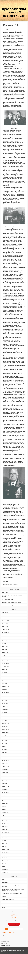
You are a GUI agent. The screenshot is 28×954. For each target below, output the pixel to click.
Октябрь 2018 (5, 797)
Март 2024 (4, 649)
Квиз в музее (5, 592)
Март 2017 (4, 846)
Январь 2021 (5, 726)
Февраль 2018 (5, 817)
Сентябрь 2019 (5, 769)
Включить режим (14, 924)
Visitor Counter (8, 932)
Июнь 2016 (4, 863)
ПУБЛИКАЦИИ (5, 904)
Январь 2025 (5, 623)
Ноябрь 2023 (5, 660)
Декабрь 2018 (5, 792)
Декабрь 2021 (5, 703)
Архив (3, 879)
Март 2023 (4, 683)
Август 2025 (5, 618)
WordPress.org (14, 917)
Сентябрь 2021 (5, 709)
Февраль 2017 (5, 849)
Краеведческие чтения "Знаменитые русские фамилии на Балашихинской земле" (13, 890)
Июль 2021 (4, 712)
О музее (4, 896)
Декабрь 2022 (5, 692)
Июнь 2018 (4, 806)
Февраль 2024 (5, 652)
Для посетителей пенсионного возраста (11, 602)
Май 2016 (4, 866)
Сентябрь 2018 (5, 800)
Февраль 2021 (5, 723)
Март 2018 (4, 815)
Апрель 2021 (5, 717)
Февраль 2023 (5, 686)
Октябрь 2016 (5, 857)
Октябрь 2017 (5, 829)
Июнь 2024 (4, 640)
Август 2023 (5, 669)
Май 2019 (4, 777)
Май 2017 (4, 840)
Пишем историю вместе (8, 899)
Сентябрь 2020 (5, 735)
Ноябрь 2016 (5, 855)
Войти (14, 914)
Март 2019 (4, 783)
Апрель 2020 (5, 749)
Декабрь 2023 (5, 658)
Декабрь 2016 (5, 852)
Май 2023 (4, 677)
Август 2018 (5, 803)
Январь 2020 (5, 757)
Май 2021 (4, 715)
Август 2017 (5, 835)
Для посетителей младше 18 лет (10, 605)
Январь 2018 (5, 820)
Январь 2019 (5, 789)
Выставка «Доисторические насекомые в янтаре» (12, 596)
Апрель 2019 (5, 780)
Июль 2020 (4, 740)
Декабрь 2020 (5, 729)
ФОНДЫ (4, 907)
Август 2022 (5, 697)
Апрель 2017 (5, 843)
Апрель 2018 (5, 812)
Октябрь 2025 (5, 615)
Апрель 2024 (5, 646)
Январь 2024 (5, 655)
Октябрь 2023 (5, 663)
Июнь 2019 (4, 775)
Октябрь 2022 (5, 695)
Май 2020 (4, 746)
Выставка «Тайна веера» (8, 599)
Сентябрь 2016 (5, 860)
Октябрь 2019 (5, 766)
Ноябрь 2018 (5, 795)
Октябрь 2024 (5, 629)
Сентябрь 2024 (5, 632)
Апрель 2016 (5, 869)
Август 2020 (5, 737)
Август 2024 (5, 635)
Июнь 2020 (4, 743)
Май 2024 (4, 643)
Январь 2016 (5, 872)
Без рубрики (5, 882)
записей (14, 915)
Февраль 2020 (5, 755)
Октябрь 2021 (5, 706)
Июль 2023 (4, 672)
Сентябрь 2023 (5, 666)
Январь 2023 (5, 689)
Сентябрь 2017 (5, 832)
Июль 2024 (4, 638)
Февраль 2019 (5, 786)
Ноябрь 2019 (5, 763)
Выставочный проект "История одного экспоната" (11, 886)
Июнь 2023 (4, 675)
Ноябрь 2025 (5, 612)
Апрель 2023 (5, 680)
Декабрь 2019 (5, 760)
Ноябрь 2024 (5, 626)
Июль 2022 (4, 700)
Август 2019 (5, 772)
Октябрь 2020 (5, 732)
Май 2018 (4, 809)
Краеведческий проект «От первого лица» (11, 584)
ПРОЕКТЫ (4, 902)
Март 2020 (4, 752)
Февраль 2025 (5, 620)
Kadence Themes (4, 951)
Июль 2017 (4, 837)
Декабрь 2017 (5, 823)
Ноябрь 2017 (5, 826)
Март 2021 (4, 720)
